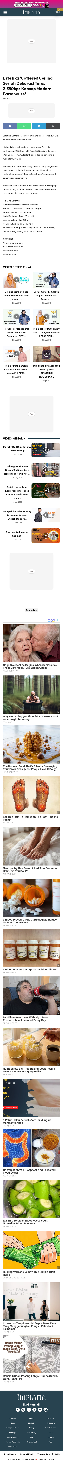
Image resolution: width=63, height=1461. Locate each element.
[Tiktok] (34, 1410)
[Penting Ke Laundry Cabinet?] (46, 535)
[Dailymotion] (46, 1410)
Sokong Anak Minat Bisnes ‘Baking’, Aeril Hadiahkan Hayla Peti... (17, 470)
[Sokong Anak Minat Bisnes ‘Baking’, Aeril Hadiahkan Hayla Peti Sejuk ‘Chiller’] (46, 470)
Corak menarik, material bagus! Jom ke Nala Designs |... (47, 295)
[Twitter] (29, 1410)
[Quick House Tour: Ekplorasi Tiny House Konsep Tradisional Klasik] (46, 490)
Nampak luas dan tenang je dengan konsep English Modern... (17, 515)
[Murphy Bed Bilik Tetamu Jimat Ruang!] (46, 450)
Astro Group (51, 1459)
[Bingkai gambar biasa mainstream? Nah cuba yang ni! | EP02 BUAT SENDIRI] (16, 280)
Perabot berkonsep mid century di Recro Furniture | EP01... (16, 332)
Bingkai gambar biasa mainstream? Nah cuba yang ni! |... (16, 295)
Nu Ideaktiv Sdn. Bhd (29, 1459)
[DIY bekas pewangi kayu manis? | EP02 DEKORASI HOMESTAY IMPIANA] (46, 354)
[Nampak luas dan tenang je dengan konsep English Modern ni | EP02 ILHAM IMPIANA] (46, 515)
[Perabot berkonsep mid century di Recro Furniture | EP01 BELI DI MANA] (16, 317)
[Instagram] (23, 1410)
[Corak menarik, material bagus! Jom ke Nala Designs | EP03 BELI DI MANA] (46, 280)
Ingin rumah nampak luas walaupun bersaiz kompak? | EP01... (16, 369)
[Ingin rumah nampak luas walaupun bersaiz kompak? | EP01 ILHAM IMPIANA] (16, 354)
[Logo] (31, 12)
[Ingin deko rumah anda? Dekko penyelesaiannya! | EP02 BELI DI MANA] (46, 317)
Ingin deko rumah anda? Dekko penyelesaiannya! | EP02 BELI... (46, 332)
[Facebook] (18, 1410)
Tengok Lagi (31, 610)
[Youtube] (40, 1410)
